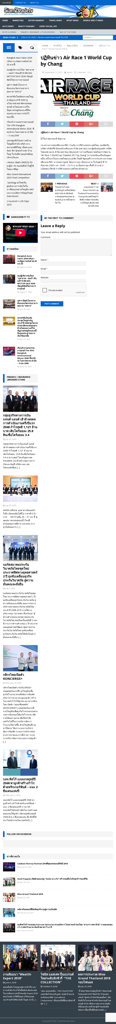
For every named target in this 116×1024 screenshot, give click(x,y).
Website (44, 277)
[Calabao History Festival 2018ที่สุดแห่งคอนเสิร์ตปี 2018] (9, 866)
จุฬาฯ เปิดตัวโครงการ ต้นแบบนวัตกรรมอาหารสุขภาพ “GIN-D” (18, 88)
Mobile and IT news (93, 20)
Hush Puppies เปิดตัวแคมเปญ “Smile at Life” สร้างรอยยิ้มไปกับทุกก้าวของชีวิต (52, 878)
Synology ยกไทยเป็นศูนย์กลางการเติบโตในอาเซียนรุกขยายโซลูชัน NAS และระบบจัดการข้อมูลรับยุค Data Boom (20, 189)
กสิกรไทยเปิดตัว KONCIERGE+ (13, 677)
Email (44, 268)
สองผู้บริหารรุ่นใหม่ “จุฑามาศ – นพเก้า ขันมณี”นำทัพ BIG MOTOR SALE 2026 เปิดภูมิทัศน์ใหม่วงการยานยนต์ (27, 282)
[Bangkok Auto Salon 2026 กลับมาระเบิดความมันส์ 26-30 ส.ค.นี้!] (9, 259)
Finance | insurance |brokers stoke (18, 378)
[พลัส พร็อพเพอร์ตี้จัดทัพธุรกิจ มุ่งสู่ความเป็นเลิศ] (9, 912)
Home (5, 20)
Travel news (55, 20)
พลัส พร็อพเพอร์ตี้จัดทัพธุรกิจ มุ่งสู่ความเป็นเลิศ (37, 909)
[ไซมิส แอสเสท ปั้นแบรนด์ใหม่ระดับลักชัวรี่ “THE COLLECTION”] (58, 958)
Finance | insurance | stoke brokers (38, 32)
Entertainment (36, 20)
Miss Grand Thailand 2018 (30, 894)
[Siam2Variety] (58, 15)
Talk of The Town (67, 32)
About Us (34, 3)
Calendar (6, 3)
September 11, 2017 (54, 72)
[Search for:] (98, 37)
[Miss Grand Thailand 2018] (9, 897)
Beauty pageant (26, 26)
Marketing (18, 20)
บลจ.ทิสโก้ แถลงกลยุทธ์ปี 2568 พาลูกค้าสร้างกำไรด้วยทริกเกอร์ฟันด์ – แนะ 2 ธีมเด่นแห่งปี (20, 785)
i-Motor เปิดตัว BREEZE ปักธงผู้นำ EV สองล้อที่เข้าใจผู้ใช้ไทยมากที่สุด (20, 166)
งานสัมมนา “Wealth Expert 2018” (17, 976)
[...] (18, 467)
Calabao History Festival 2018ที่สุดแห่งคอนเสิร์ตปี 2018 (42, 863)
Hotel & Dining (9, 32)
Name (44, 259)
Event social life (48, 26)
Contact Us (20, 3)
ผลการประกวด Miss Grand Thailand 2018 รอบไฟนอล (94, 978)
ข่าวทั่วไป (57, 45)
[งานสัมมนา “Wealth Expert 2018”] (20, 958)
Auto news (8, 26)
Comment (45, 237)
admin (69, 72)
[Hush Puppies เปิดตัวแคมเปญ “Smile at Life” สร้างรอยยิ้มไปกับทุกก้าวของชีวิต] (9, 882)
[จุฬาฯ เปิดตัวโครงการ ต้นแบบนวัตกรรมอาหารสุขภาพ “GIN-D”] (9, 303)
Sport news (72, 20)
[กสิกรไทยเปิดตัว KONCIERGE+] (20, 658)
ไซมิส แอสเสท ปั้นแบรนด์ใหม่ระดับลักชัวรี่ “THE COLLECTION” (57, 978)
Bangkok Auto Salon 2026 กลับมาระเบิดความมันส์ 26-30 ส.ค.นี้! (19, 61)
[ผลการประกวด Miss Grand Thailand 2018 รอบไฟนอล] (95, 958)
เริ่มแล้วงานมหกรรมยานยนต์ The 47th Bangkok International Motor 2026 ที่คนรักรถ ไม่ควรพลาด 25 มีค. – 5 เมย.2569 (20, 128)
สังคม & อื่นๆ (72, 45)
